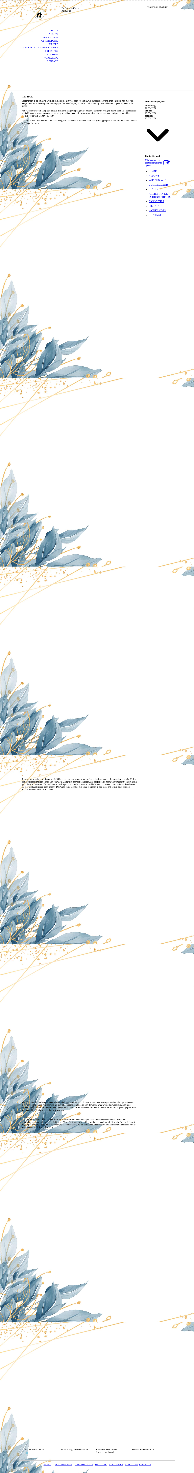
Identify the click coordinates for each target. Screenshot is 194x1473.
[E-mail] (27, 1452)
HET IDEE (53, 44)
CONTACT (52, 61)
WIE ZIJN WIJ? (50, 37)
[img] (38, 14)
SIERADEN (52, 54)
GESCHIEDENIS (49, 41)
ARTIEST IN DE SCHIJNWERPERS (40, 47)
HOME (54, 30)
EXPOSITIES (51, 51)
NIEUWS (53, 34)
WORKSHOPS (51, 58)
